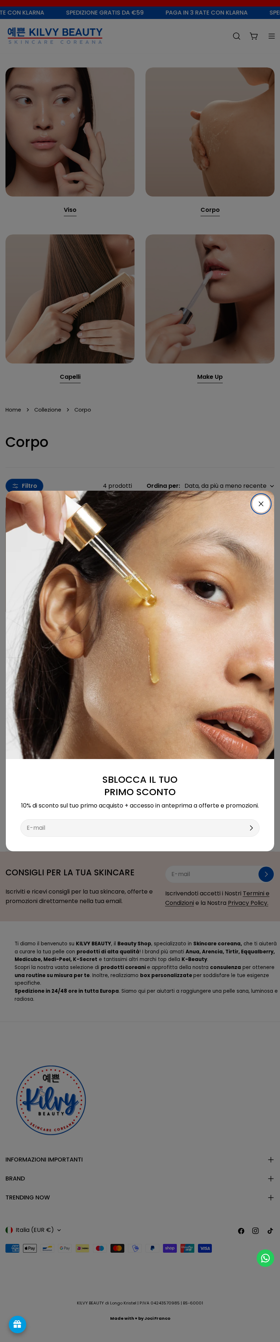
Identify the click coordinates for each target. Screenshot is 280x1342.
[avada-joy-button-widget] (17, 1324)
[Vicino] (261, 504)
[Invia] (251, 828)
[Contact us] (265, 1258)
